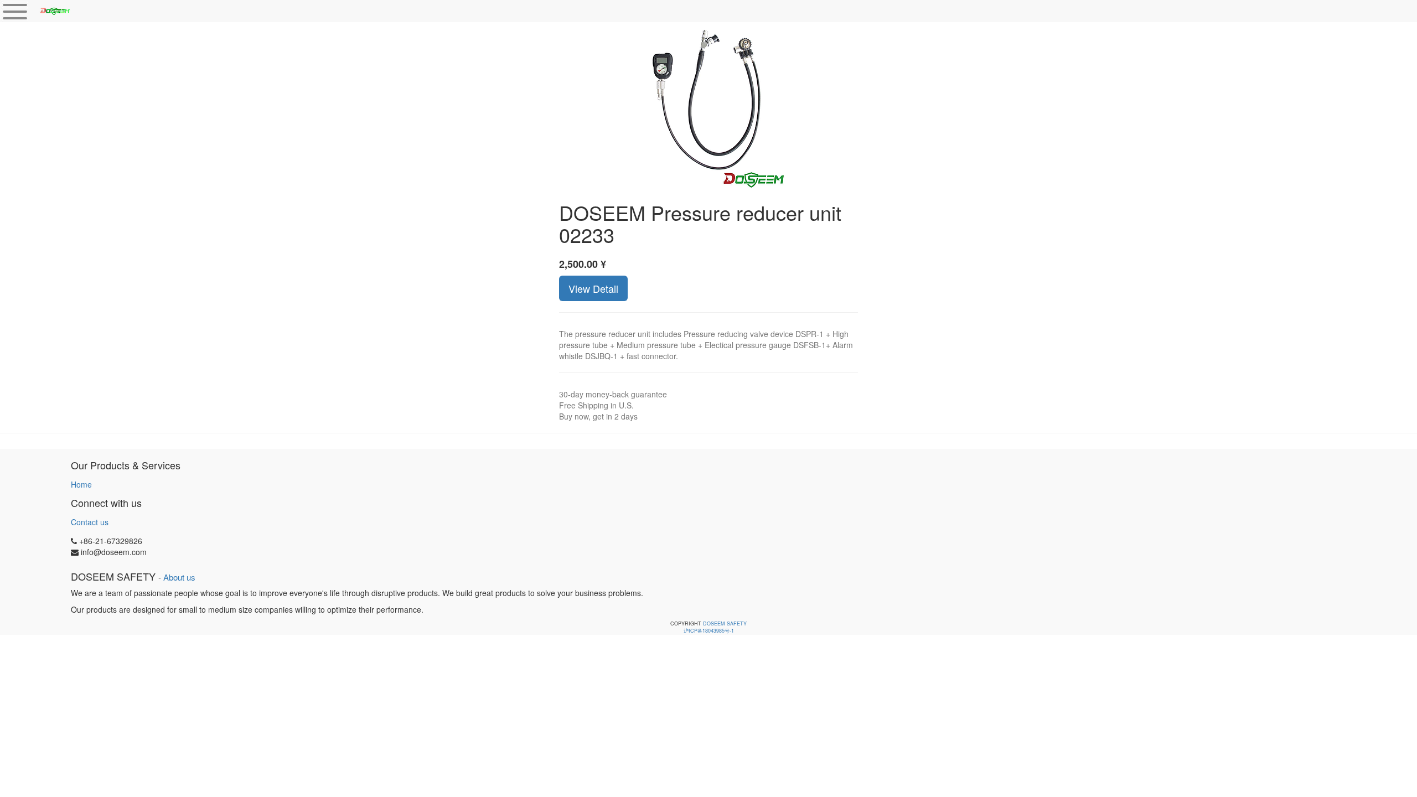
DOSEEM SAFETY (725, 623)
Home (81, 484)
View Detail (593, 288)
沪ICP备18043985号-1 (709, 630)
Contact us (89, 521)
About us (179, 577)
